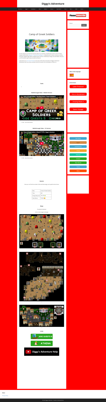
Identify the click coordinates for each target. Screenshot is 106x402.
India (76, 9)
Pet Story (20, 9)
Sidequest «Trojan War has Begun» (35, 55)
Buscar (71, 23)
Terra (65, 9)
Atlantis (45, 9)
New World (59, 9)
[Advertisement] (41, 21)
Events (81, 9)
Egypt (26, 9)
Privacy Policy (5, 395)
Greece (51, 9)
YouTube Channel (31, 60)
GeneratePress (61, 400)
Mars (71, 9)
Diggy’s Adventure (53, 3)
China (40, 9)
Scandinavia (33, 9)
